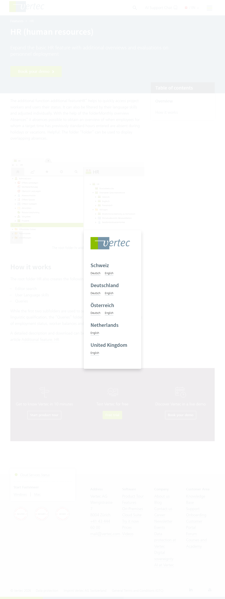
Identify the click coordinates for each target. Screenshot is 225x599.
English (109, 273)
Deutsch (95, 273)
